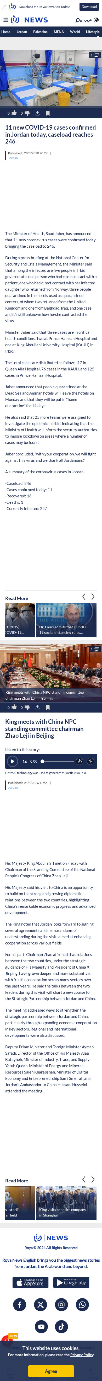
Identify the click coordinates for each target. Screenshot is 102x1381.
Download (89, 6)
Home (5, 32)
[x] (40, 1304)
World (75, 32)
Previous (93, 596)
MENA (59, 32)
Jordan (22, 32)
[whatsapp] (82, 1304)
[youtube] (41, 1326)
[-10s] (79, 761)
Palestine (40, 32)
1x (24, 761)
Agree (51, 1371)
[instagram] (61, 1304)
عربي (88, 20)
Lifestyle (93, 32)
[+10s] (90, 761)
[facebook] (19, 1304)
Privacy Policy (81, 1354)
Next (83, 596)
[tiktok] (61, 1326)
